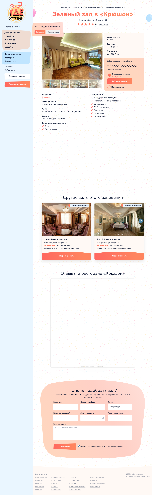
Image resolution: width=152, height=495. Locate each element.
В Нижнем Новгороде (77, 486)
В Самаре (93, 480)
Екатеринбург (11, 27)
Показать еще (10, 61)
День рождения (12, 33)
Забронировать (119, 81)
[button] (45, 56)
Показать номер (114, 69)
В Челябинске (95, 486)
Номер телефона (87, 402)
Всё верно (40, 32)
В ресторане (56, 480)
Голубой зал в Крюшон (108, 239)
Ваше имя (57, 402)
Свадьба (8, 47)
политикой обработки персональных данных (106, 446)
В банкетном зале (58, 477)
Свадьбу (38, 490)
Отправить (65, 446)
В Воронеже (56, 490)
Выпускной (9, 40)
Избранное (9, 70)
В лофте (54, 486)
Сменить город (53, 32)
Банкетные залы (12, 54)
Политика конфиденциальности (138, 477)
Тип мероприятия (115, 413)
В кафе (54, 483)
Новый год (9, 36)
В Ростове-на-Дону (97, 477)
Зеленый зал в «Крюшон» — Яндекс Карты (92, 366)
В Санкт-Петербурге (97, 483)
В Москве (72, 483)
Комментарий (59, 424)
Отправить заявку (17, 84)
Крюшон (46, 97)
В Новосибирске (75, 490)
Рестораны (9, 58)
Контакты (9, 66)
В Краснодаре (74, 480)
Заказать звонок (17, 76)
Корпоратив (10, 43)
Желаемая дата (87, 413)
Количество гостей (61, 413)
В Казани (72, 477)
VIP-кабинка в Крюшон (55, 239)
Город (110, 402)
